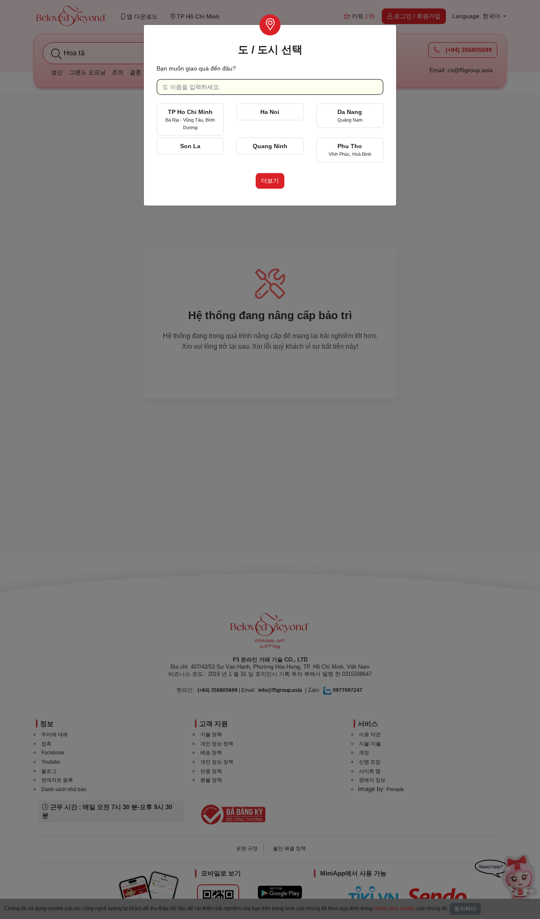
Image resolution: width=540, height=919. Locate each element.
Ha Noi (269, 111)
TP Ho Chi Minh (190, 119)
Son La (190, 146)
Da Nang (350, 115)
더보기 (270, 180)
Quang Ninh (270, 146)
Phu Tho (350, 150)
